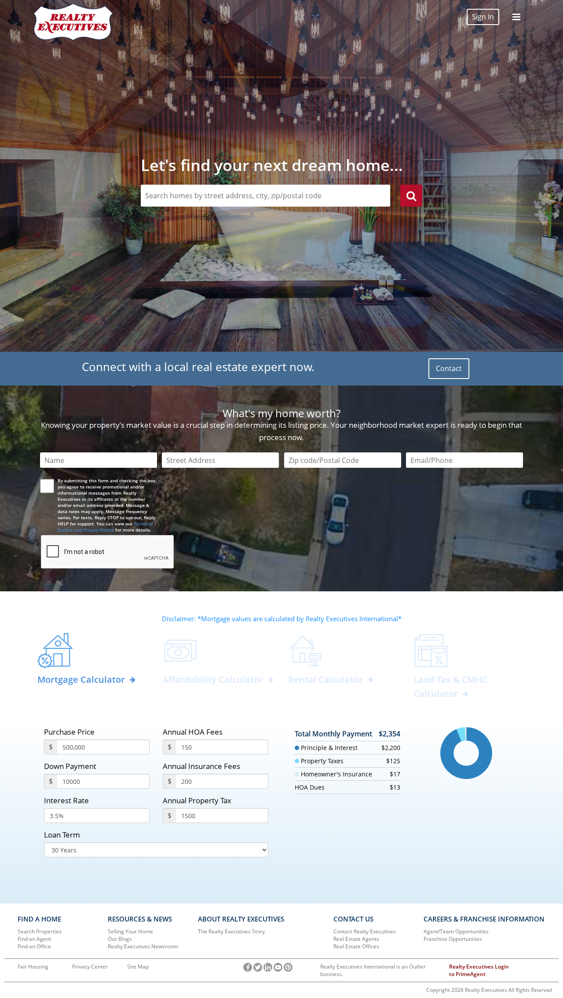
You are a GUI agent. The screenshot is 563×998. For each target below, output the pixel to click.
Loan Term (62, 835)
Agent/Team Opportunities (456, 931)
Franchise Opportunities (453, 939)
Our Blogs (120, 939)
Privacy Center (90, 966)
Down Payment (70, 766)
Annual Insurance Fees (201, 766)
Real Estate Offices (356, 946)
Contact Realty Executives (364, 931)
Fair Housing (33, 966)
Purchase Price (69, 732)
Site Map (138, 966)
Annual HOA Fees (193, 732)
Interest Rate (66, 800)
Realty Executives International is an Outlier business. (373, 970)
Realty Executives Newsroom (143, 946)
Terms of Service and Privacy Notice (105, 527)
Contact (449, 368)
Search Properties (40, 931)
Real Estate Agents (356, 939)
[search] (411, 197)
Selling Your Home (130, 931)
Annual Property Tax (197, 800)
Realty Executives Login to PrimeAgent (479, 970)
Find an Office (34, 946)
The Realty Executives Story (231, 931)
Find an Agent (34, 939)
